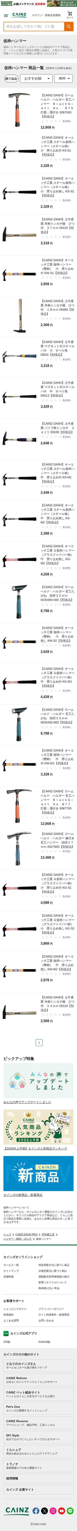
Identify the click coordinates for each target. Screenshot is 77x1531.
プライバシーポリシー (51, 1308)
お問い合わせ (46, 1320)
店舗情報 (8, 1276)
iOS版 (6, 1341)
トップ (7, 1234)
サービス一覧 (11, 1265)
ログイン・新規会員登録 (46, 15)
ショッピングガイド (15, 1308)
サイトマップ (11, 1270)
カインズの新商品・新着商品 (22, 1195)
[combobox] (36, 78)
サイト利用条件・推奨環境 (53, 1314)
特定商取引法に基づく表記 (53, 1265)
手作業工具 (48, 1234)
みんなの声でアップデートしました (27, 1102)
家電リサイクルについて (52, 1282)
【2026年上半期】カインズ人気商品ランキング (35, 1148)
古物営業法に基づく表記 (52, 1270)
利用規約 (8, 1314)
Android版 (44, 1341)
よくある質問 (11, 1320)
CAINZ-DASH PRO (26, 1234)
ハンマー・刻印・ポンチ (17, 1238)
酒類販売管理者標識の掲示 (53, 1276)
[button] (69, 26)
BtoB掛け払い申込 (48, 1288)
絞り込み (11, 78)
